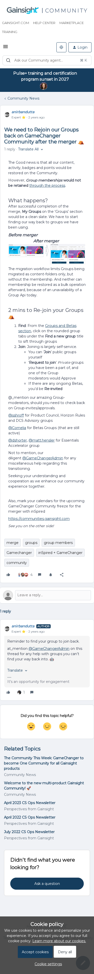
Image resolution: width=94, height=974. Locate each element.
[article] (47, 660)
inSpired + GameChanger (60, 552)
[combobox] (47, 60)
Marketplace (71, 23)
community (17, 562)
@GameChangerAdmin (42, 458)
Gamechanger (19, 552)
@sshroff (16, 415)
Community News (23, 98)
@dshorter (17, 440)
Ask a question (47, 883)
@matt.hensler (42, 440)
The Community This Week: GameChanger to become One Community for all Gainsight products (44, 763)
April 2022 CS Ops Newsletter (29, 817)
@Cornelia (17, 428)
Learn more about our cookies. (59, 941)
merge (13, 542)
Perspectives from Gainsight (29, 809)
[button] (6, 48)
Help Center (44, 23)
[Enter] (8, 60)
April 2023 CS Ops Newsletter (29, 803)
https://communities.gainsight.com (39, 518)
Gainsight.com (15, 23)
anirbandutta (23, 112)
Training (9, 32)
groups (31, 542)
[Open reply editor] (47, 595)
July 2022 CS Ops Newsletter (29, 832)
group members (58, 542)
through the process (47, 185)
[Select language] (61, 47)
